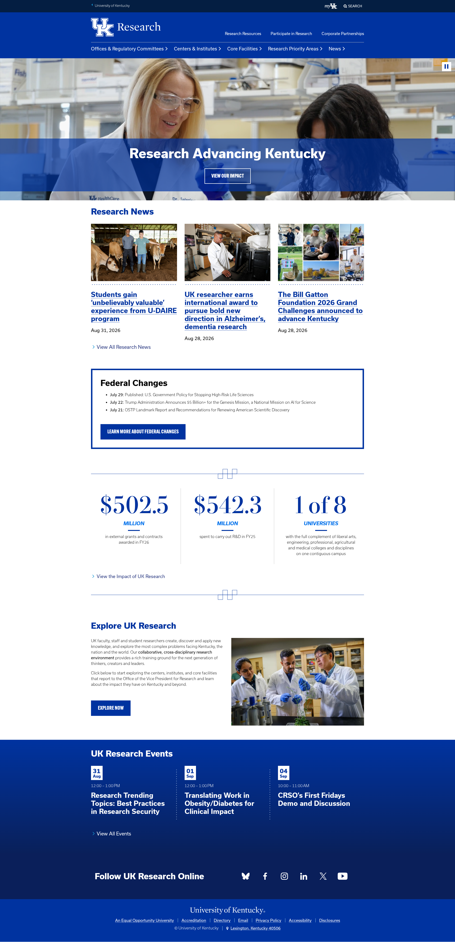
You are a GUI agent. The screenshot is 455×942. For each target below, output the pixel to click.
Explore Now (111, 708)
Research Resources (243, 33)
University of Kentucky (112, 6)
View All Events (114, 833)
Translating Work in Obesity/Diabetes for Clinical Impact (219, 803)
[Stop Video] (446, 66)
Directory (222, 920)
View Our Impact (227, 176)
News (335, 48)
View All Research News (124, 347)
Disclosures (329, 920)
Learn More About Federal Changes (143, 432)
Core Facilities (242, 48)
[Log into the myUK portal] (331, 6)
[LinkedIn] (304, 877)
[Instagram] (284, 877)
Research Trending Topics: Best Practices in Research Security (128, 803)
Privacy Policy (268, 920)
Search (355, 6)
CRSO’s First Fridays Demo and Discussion (314, 799)
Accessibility (300, 920)
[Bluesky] (245, 877)
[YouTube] (342, 877)
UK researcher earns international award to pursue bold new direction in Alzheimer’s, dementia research (225, 311)
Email (243, 920)
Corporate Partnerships (343, 33)
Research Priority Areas (293, 48)
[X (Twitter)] (323, 877)
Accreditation (194, 920)
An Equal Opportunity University (144, 920)
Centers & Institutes (195, 48)
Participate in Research (291, 33)
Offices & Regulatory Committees (127, 48)
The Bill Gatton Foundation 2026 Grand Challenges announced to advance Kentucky (320, 307)
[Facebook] (265, 877)
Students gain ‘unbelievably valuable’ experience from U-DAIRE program (134, 307)
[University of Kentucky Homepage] (227, 911)
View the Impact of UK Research (131, 576)
